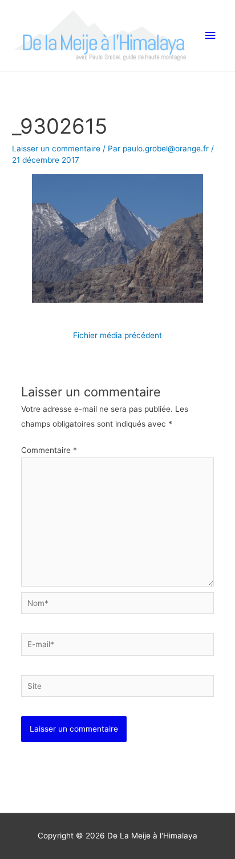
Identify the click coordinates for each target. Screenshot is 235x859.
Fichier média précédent (117, 335)
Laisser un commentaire (56, 148)
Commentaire (49, 450)
